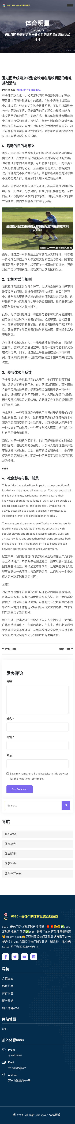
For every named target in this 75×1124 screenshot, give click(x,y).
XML (4, 1029)
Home (37, 30)
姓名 (10, 719)
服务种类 (10, 863)
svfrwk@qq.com (17, 1068)
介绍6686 (10, 834)
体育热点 (10, 844)
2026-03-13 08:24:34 (29, 90)
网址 (9, 755)
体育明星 (10, 854)
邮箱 (10, 737)
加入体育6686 (13, 873)
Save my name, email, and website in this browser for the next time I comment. (39, 776)
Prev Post (10, 649)
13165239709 (15, 1055)
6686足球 (54, 1115)
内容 (9, 681)
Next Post (64, 649)
